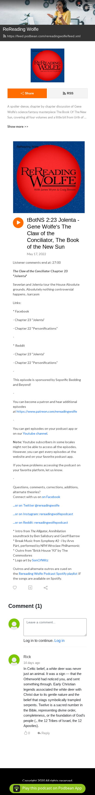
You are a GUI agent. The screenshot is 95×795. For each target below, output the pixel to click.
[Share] (46, 587)
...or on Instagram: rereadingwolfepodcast (43, 514)
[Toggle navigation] (89, 6)
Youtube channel (35, 433)
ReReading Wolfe (21, 29)
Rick (27, 657)
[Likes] (15, 587)
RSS (70, 93)
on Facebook (51, 497)
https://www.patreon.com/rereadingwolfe (47, 411)
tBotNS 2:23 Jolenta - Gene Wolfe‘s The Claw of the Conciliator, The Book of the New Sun (53, 233)
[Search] (80, 6)
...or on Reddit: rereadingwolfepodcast (40, 522)
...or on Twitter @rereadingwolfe (36, 505)
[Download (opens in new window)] (30, 587)
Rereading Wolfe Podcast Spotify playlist (48, 573)
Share (29, 93)
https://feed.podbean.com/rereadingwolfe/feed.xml (43, 36)
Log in (59, 641)
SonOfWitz (40, 560)
